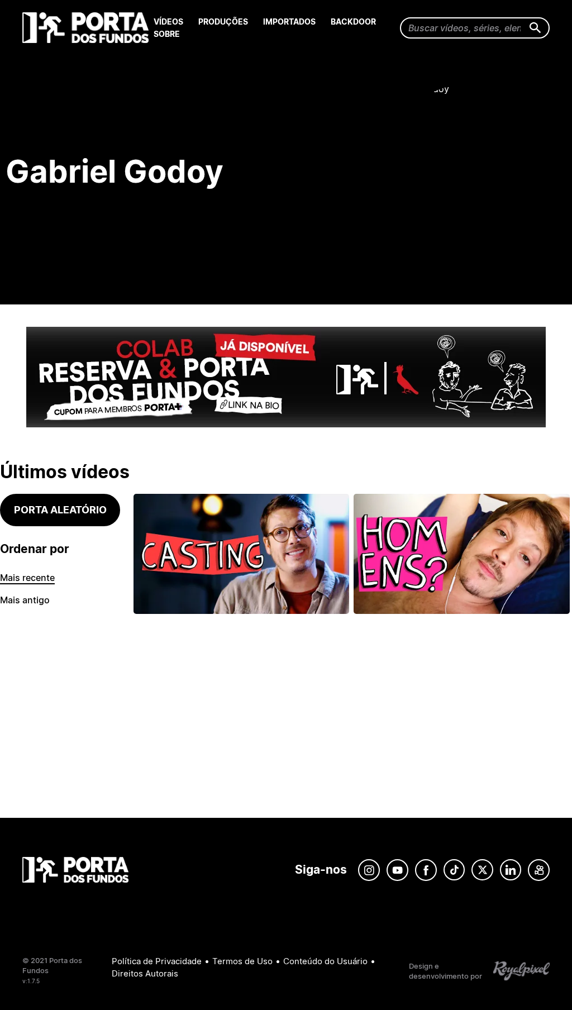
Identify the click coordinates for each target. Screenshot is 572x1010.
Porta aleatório (60, 510)
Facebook (426, 870)
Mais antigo (25, 600)
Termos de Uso (242, 961)
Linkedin (510, 870)
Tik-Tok (454, 870)
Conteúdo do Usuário (325, 961)
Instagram (369, 870)
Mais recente (27, 577)
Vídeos (168, 21)
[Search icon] (535, 28)
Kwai (539, 870)
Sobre (167, 34)
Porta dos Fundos (88, 27)
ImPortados (289, 21)
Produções (223, 21)
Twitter (482, 870)
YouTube (397, 870)
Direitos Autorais (145, 973)
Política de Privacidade (157, 961)
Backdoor (353, 21)
